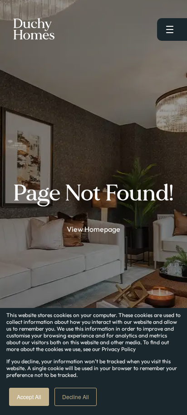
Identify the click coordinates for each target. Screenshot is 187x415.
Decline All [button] (75, 396)
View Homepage (93, 229)
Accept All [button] (29, 396)
